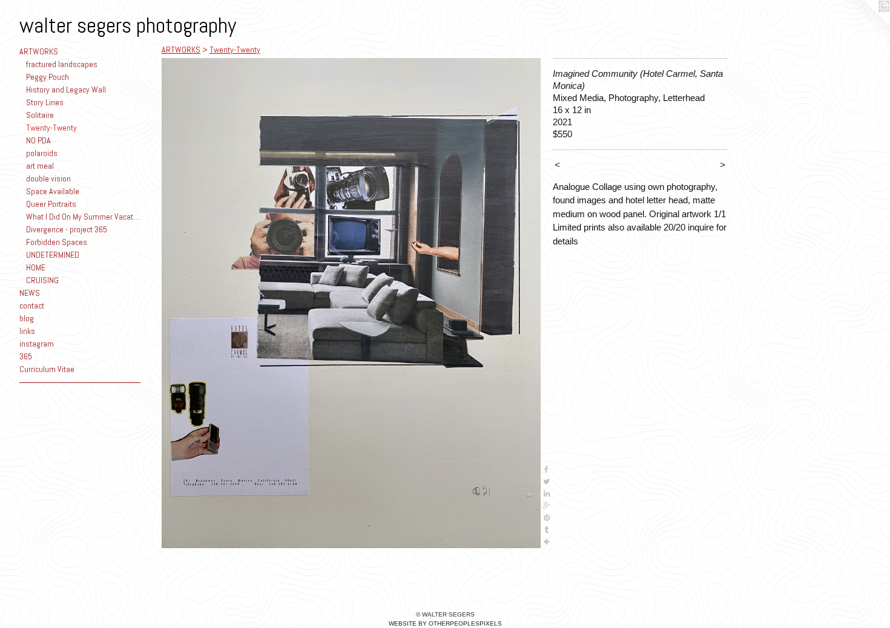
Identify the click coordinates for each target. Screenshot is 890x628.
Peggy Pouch (47, 76)
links (27, 330)
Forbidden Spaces (56, 242)
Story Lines (45, 102)
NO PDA (38, 140)
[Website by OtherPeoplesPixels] (866, 24)
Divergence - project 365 (66, 229)
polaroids (42, 153)
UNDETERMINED (52, 254)
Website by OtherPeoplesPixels (445, 623)
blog (26, 318)
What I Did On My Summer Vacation (83, 216)
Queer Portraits (51, 203)
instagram (36, 343)
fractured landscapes (61, 64)
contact (31, 305)
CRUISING (42, 280)
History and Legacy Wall (66, 89)
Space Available (52, 191)
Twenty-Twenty (51, 127)
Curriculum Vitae (46, 369)
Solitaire (40, 115)
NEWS (29, 292)
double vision (48, 178)
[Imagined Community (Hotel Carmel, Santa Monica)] (351, 303)
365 (25, 356)
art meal (40, 165)
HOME (35, 267)
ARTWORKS (38, 51)
